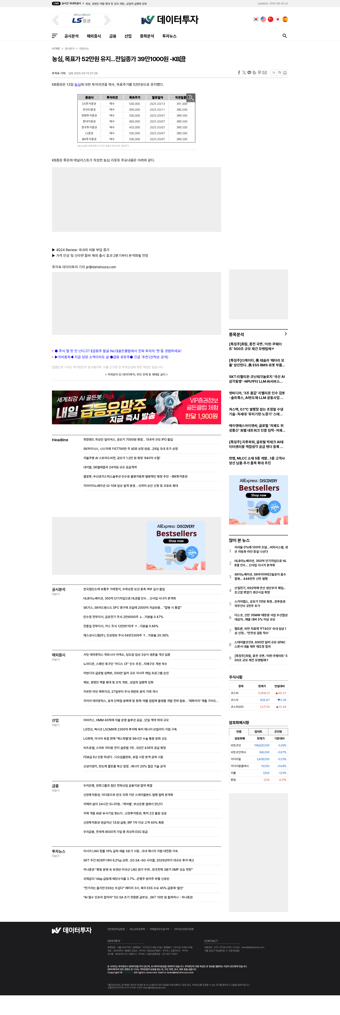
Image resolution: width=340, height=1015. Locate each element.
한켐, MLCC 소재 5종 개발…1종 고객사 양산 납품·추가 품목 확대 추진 (257, 460)
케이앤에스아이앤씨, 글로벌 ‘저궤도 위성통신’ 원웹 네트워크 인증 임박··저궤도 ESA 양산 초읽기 (257, 428)
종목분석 (147, 36)
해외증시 (94, 36)
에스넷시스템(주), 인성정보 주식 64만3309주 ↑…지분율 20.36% (126, 635)
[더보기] (286, 334)
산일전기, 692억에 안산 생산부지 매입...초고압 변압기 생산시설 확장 (260, 590)
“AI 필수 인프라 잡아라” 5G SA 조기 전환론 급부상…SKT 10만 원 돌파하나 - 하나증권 (138, 897)
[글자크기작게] (273, 73)
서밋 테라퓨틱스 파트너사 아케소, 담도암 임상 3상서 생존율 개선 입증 (126, 655)
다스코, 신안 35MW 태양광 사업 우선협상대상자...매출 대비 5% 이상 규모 (261, 617)
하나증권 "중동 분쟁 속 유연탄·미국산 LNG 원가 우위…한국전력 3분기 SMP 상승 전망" (138, 869)
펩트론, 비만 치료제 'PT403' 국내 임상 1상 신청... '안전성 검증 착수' (260, 631)
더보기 (56, 594)
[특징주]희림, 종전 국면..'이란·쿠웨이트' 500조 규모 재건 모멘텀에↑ (255, 346)
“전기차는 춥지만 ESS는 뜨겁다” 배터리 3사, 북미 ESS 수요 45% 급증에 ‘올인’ (133, 888)
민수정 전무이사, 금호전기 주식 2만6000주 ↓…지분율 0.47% (123, 617)
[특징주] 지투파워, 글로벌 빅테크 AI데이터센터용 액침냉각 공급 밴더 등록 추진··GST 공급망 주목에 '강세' (256, 444)
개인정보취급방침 (116, 929)
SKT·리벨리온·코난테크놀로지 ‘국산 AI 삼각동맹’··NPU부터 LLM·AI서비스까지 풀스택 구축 (257, 379)
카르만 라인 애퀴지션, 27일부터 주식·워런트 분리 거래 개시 (118, 3)
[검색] (285, 36)
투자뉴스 (169, 36)
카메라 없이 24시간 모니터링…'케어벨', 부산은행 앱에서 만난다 (123, 804)
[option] (148, 4)
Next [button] (107, 20)
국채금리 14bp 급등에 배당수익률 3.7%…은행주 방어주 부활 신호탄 (126, 879)
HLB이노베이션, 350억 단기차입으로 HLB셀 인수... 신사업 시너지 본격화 (129, 598)
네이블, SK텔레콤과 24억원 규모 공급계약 (110, 467)
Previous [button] (55, 20)
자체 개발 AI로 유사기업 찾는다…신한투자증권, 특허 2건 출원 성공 (125, 813)
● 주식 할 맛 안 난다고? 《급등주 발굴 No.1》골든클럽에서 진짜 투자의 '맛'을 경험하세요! (118, 351)
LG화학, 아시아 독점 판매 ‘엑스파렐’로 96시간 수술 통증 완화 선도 (125, 739)
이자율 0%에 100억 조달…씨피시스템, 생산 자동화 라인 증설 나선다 (261, 549)
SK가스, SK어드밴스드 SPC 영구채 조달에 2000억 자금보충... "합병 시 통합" (132, 608)
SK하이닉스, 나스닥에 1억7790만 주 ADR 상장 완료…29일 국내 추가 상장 (130, 449)
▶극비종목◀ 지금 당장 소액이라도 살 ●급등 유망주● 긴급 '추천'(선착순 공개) (111, 357)
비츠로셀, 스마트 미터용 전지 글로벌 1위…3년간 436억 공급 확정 (124, 748)
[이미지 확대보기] (190, 97)
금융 (112, 36)
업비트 (258, 731)
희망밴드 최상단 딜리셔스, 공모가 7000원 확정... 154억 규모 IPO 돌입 (128, 439)
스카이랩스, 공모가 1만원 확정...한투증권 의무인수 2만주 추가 (260, 604)
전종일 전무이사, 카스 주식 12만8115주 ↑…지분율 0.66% (120, 626)
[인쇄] (285, 73)
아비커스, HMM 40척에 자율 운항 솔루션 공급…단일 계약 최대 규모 (126, 720)
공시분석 (71, 36)
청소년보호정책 (137, 929)
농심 (77, 84)
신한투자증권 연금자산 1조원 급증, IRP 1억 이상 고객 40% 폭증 (123, 822)
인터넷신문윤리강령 (184, 929)
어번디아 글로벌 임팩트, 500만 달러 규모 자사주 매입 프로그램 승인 (126, 673)
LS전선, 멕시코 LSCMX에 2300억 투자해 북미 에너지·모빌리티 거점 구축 (130, 729)
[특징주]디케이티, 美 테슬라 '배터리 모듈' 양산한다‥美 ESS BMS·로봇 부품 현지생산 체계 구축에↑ (256, 363)
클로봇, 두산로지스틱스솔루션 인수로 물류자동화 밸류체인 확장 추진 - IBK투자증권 (135, 476)
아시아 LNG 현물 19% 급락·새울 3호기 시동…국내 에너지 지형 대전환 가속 (130, 851)
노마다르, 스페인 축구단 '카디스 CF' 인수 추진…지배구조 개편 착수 (125, 664)
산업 (128, 36)
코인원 (278, 731)
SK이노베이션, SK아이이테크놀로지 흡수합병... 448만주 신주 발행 (260, 577)
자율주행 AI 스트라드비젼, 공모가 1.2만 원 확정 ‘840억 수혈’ (121, 458)
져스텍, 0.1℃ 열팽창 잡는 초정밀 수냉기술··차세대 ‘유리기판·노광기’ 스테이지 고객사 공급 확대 (256, 411)
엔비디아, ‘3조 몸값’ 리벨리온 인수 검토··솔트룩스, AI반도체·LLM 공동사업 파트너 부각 (257, 395)
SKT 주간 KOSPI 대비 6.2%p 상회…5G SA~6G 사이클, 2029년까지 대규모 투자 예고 (138, 860)
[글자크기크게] (279, 73)
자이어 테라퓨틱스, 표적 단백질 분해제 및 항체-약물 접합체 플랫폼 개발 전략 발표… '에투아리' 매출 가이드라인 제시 (152, 701)
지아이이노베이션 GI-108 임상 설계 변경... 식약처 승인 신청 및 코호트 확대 (130, 486)
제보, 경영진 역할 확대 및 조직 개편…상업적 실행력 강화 (118, 682)
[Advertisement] (92, 198)
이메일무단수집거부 (159, 929)
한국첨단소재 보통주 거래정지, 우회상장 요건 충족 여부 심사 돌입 (124, 589)
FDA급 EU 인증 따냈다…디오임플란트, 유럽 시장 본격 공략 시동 (123, 757)
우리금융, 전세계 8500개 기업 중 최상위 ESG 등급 (115, 832)
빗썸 (238, 731)
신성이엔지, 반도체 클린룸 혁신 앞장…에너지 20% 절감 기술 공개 (124, 766)
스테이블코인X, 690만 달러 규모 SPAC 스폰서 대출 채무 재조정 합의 (260, 644)
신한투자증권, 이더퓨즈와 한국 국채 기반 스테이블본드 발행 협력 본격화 (128, 795)
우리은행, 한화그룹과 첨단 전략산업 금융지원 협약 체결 (117, 786)
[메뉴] (54, 36)
